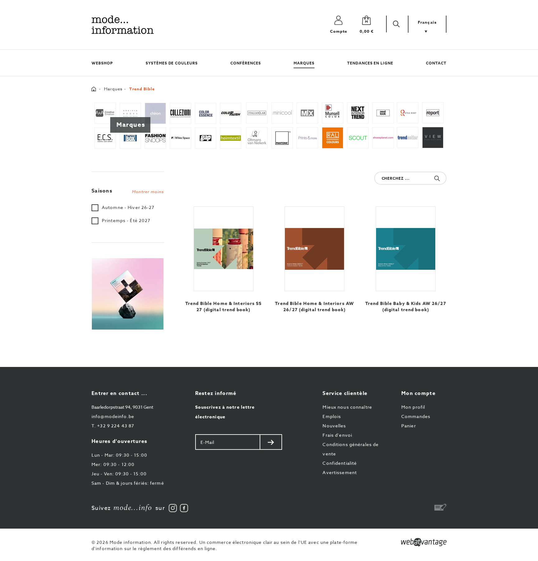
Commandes (415, 416)
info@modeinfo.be (113, 416)
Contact (436, 63)
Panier (408, 426)
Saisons (128, 191)
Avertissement (340, 472)
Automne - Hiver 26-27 (128, 207)
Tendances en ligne (370, 63)
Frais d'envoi (337, 435)
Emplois (332, 416)
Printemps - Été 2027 (126, 220)
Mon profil (413, 407)
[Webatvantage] (423, 542)
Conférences (245, 63)
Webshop (102, 63)
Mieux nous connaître (347, 407)
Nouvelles (334, 426)
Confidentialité (340, 463)
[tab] (128, 189)
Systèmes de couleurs (172, 63)
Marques (304, 63)
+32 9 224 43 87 (113, 426)
